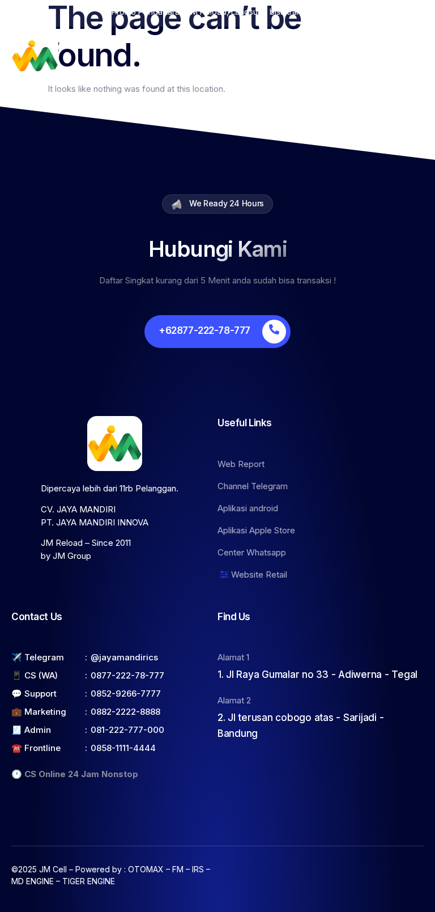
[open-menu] (416, 56)
